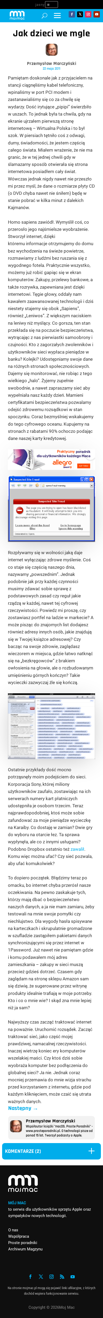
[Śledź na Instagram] (88, 14)
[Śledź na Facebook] (72, 14)
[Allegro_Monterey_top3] (51, 468)
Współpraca (18, 1236)
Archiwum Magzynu (25, 1249)
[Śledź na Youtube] (96, 14)
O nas (13, 1230)
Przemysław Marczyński (51, 63)
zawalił (77, 849)
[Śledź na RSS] (62, 1276)
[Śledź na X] (80, 14)
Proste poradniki (22, 1242)
